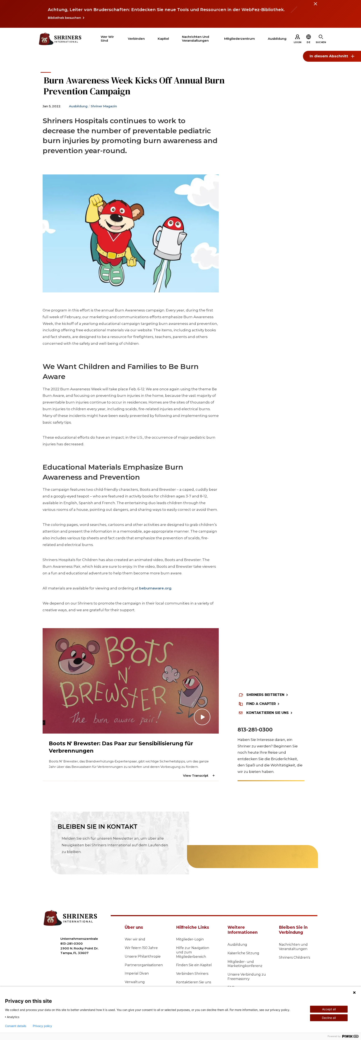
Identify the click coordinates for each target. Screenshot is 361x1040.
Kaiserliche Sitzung (243, 953)
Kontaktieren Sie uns (193, 982)
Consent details (15, 1026)
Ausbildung (78, 106)
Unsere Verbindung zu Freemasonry (247, 976)
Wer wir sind (135, 939)
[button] (308, 42)
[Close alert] (315, 6)
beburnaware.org (155, 588)
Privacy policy (42, 1026)
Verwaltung (135, 982)
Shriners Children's (294, 957)
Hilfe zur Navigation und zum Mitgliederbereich (192, 952)
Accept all (329, 1009)
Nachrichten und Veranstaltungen (293, 947)
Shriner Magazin (104, 106)
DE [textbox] (308, 42)
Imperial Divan (137, 973)
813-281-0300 (255, 729)
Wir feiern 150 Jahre (141, 948)
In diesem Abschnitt (329, 56)
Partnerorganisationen (144, 965)
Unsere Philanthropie (143, 956)
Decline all (329, 1018)
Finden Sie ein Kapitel (194, 965)
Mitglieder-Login (190, 939)
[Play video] (131, 681)
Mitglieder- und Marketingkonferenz (245, 964)
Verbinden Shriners (192, 974)
